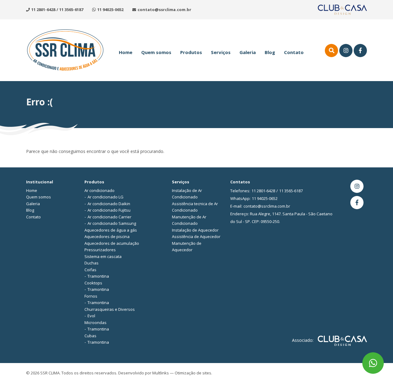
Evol (91, 316)
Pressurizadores (100, 249)
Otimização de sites (193, 373)
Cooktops (93, 283)
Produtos (191, 52)
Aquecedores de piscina (107, 236)
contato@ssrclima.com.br (164, 9)
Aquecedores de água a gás (110, 230)
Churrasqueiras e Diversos (109, 309)
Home (125, 52)
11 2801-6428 (43, 9)
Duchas (91, 263)
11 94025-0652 (110, 9)
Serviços (221, 52)
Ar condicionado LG (105, 197)
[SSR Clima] (65, 50)
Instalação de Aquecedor (195, 230)
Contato (294, 52)
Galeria (247, 52)
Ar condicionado (99, 190)
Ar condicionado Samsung (112, 223)
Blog (270, 52)
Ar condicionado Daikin (109, 203)
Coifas (90, 269)
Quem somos (156, 52)
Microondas (95, 322)
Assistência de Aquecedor (196, 236)
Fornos (90, 296)
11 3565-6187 (71, 9)
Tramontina (98, 276)
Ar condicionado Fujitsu (109, 210)
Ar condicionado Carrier (109, 217)
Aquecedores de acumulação (111, 243)
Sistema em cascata (103, 256)
